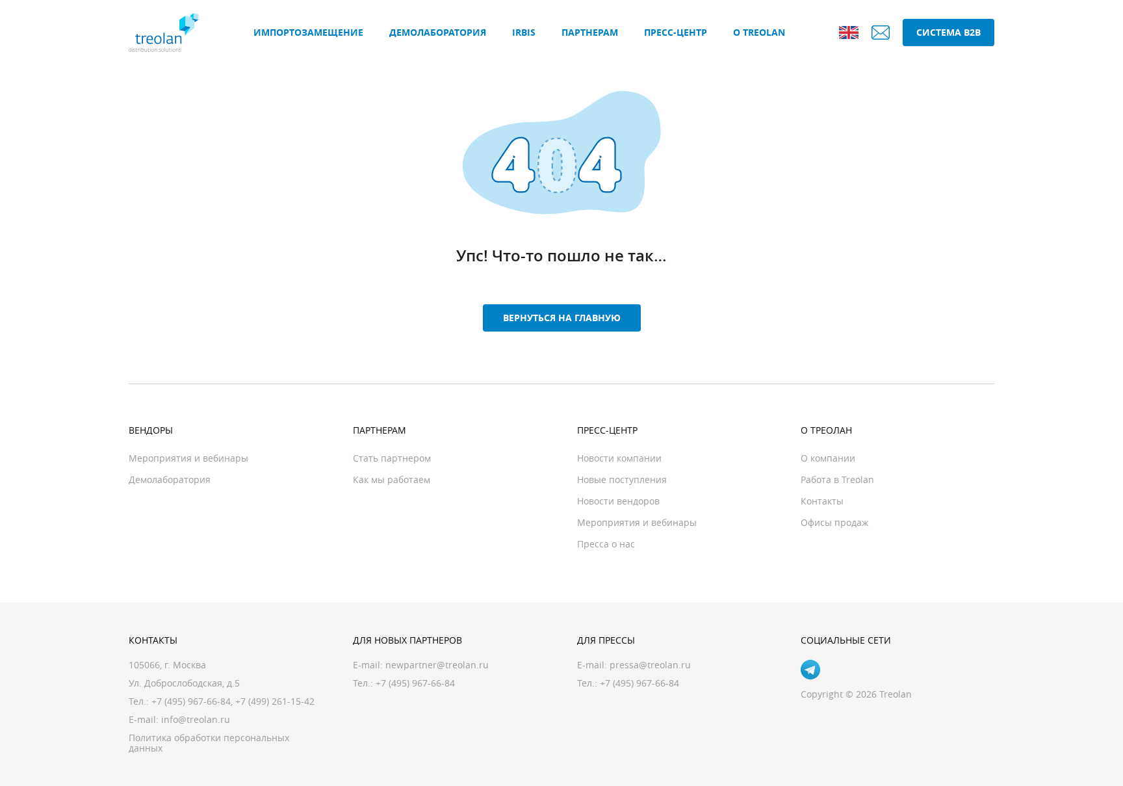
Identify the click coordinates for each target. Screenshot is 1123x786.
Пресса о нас (606, 544)
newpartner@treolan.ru (437, 665)
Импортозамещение (308, 32)
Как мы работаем (391, 479)
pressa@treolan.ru (650, 665)
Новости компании (619, 458)
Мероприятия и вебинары (188, 458)
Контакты (822, 501)
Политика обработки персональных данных (209, 742)
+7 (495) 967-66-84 (191, 701)
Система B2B (948, 32)
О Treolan (759, 32)
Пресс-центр (675, 32)
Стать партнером (392, 458)
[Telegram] (810, 669)
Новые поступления (622, 479)
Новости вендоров (618, 501)
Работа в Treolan (837, 479)
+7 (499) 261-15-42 (275, 701)
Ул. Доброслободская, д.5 (184, 683)
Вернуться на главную (562, 317)
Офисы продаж (834, 522)
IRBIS (524, 32)
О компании (828, 458)
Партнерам (590, 32)
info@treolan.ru (195, 719)
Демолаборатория (437, 32)
